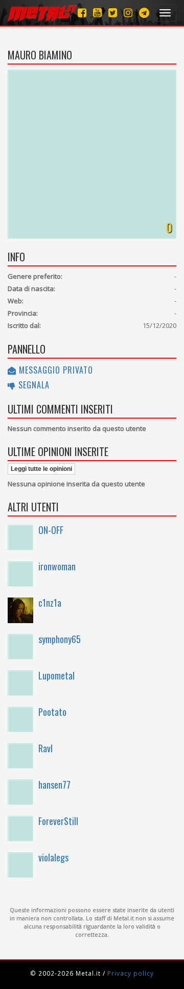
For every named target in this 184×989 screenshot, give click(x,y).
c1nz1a (49, 602)
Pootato (52, 711)
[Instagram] (144, 12)
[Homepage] (42, 13)
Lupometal (56, 675)
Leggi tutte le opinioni (41, 468)
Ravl (45, 748)
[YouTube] (97, 12)
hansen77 (54, 784)
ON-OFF (50, 530)
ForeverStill (58, 821)
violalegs (53, 857)
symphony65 (59, 639)
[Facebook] (82, 12)
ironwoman (57, 566)
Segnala (33, 385)
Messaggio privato (54, 370)
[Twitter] (112, 12)
